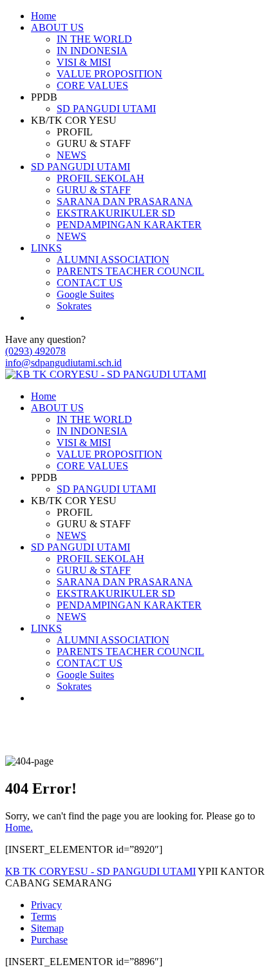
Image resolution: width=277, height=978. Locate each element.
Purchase (49, 939)
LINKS (46, 247)
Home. (19, 827)
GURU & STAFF (94, 189)
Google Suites (85, 294)
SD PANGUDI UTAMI (106, 108)
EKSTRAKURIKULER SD (116, 213)
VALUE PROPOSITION (109, 73)
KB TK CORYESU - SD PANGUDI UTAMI (100, 871)
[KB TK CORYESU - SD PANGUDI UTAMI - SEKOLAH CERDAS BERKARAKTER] (105, 374)
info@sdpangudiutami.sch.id (63, 362)
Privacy (46, 904)
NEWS (71, 155)
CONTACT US (89, 282)
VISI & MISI (84, 62)
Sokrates (74, 305)
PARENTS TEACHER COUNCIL (130, 271)
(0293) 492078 (35, 351)
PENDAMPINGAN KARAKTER (129, 224)
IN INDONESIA (92, 50)
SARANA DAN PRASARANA (125, 201)
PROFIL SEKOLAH (100, 178)
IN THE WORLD (94, 39)
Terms (43, 916)
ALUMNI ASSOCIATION (113, 259)
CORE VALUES (92, 85)
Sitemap (47, 928)
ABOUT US (57, 27)
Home (43, 15)
